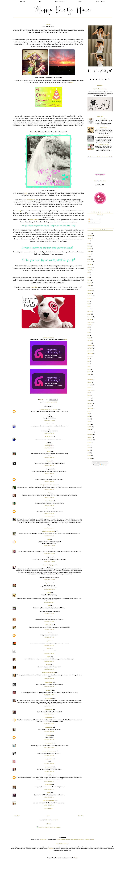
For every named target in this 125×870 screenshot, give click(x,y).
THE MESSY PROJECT (101, 1)
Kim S (48, 648)
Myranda (48, 664)
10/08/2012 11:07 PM (49, 706)
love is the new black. (100, 89)
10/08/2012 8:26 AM (49, 465)
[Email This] (50, 400)
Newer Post (16, 816)
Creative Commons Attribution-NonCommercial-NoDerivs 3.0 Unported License (75, 839)
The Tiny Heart (49, 444)
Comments (92, 222)
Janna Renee (48, 698)
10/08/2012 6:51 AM (49, 457)
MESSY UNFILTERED (59, 1)
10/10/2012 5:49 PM (49, 731)
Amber (48, 792)
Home (48, 816)
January (89, 233)
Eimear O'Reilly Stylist (48, 565)
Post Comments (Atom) (51, 820)
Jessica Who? (48, 759)
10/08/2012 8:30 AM (49, 473)
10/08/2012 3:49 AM (49, 433)
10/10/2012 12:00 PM (49, 723)
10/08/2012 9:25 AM (49, 513)
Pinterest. (51, 848)
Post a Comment (48, 808)
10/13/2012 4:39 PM (49, 763)
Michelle (48, 735)
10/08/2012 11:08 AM (49, 561)
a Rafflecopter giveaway (48, 337)
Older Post (80, 816)
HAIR (40, 1)
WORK (80, 1)
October (89, 238)
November (90, 235)
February (90, 248)
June (89, 241)
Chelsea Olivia (48, 727)
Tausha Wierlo (48, 717)
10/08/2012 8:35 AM (49, 481)
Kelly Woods (43, 839)
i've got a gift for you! (103, 144)
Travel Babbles (30, 200)
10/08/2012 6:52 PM (49, 661)
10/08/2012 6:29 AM (49, 448)
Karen (48, 451)
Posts (91, 219)
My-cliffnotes (48, 583)
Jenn (48, 605)
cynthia (49, 641)
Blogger (76, 858)
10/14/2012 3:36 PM (49, 797)
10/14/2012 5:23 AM (49, 781)
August (89, 254)
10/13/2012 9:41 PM (49, 771)
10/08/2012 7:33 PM (49, 679)
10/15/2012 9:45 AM (49, 805)
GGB (48, 539)
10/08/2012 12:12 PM (49, 602)
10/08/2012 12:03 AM (49, 420)
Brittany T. (48, 690)
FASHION (22, 1)
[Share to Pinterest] (57, 400)
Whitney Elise (48, 625)
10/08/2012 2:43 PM (49, 629)
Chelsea (49, 461)
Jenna (48, 549)
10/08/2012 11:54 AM (49, 589)
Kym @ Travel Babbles (48, 800)
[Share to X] (53, 400)
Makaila (49, 592)
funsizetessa (48, 784)
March (89, 246)
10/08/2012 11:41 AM (49, 579)
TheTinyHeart (48, 436)
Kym (25, 193)
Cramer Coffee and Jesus (48, 751)
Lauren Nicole (48, 767)
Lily (49, 493)
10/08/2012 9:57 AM (49, 536)
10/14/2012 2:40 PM (49, 789)
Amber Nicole (48, 501)
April (89, 306)
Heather (49, 424)
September (90, 267)
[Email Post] (47, 399)
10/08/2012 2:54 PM (49, 645)
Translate (105, 465)
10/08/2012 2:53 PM (49, 637)
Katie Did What (49, 517)
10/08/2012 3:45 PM (49, 653)
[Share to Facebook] (55, 400)
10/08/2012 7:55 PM (49, 687)
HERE (71, 82)
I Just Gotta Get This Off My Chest (48, 409)
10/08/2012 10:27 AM (49, 545)
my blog (18, 211)
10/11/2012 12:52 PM (49, 747)
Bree (49, 477)
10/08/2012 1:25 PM (49, 613)
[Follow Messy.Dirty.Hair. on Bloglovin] (100, 175)
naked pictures (103, 127)
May (89, 243)
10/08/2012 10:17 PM (49, 695)
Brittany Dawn (48, 682)
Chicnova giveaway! (49, 445)
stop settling (103, 119)
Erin (49, 617)
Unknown (48, 509)
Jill (48, 633)
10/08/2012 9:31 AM (49, 528)
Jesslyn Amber (48, 743)
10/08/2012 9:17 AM (49, 497)
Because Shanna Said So (48, 672)
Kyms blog (34, 287)
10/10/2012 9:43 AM (49, 714)
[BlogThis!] (52, 400)
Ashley (48, 656)
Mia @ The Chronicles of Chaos (49, 485)
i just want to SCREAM (103, 136)
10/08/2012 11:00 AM (49, 553)
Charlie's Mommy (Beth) (48, 531)
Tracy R (49, 775)
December (90, 262)
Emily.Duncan (48, 709)
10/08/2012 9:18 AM (49, 505)
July (88, 272)
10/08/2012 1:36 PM (49, 621)
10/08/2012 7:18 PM (49, 669)
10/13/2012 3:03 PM (49, 755)
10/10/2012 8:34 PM (49, 739)
